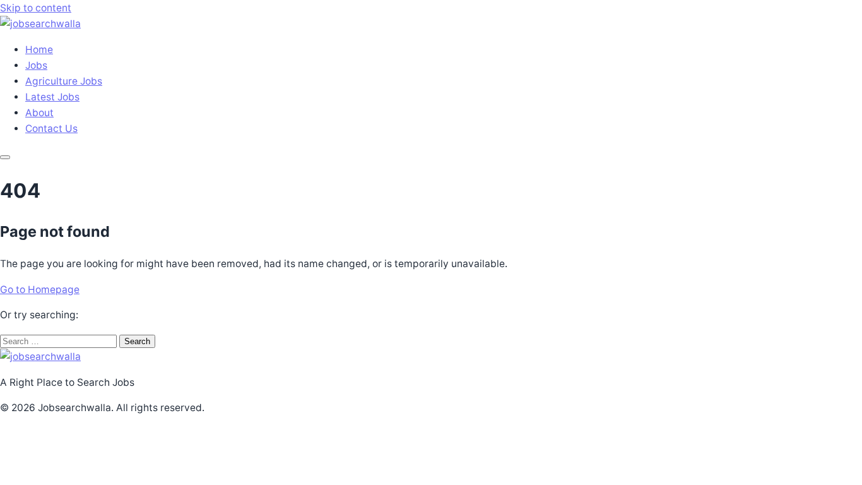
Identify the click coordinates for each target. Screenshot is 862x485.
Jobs (36, 65)
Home (39, 50)
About (39, 113)
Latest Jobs (52, 97)
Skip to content (35, 8)
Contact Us (51, 129)
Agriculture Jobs (63, 81)
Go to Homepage (40, 290)
